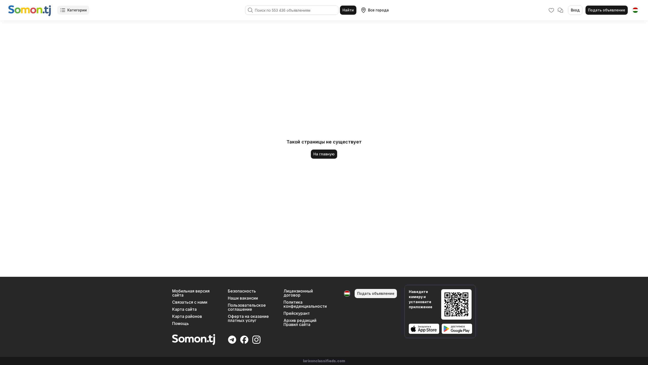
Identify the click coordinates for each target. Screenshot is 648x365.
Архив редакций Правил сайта (300, 322)
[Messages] (560, 10)
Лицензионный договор (298, 293)
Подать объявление (606, 10)
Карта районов (187, 316)
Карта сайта (184, 309)
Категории (77, 10)
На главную (324, 154)
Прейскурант (297, 313)
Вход (575, 10)
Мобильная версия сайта (191, 293)
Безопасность (242, 291)
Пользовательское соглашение (247, 307)
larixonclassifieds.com (324, 361)
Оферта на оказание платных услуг (248, 318)
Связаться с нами (189, 302)
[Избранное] (551, 10)
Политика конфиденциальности (305, 304)
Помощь (180, 323)
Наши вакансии (243, 298)
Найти (348, 10)
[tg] (635, 10)
